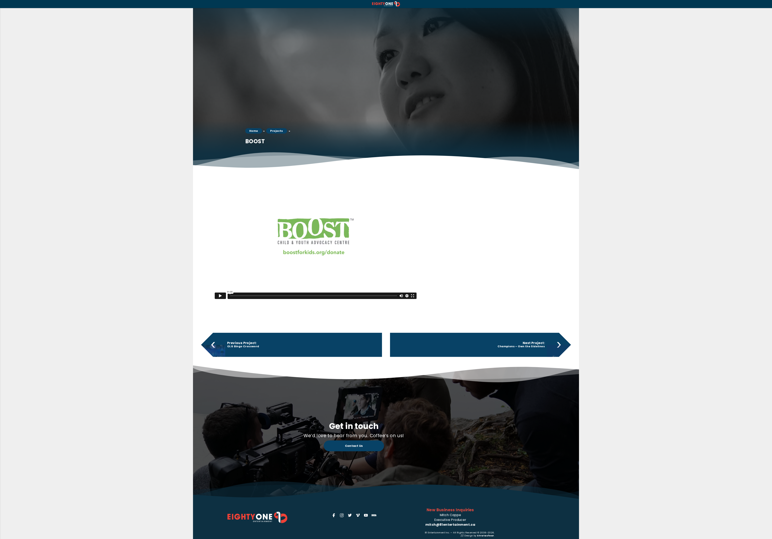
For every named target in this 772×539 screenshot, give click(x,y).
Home (253, 131)
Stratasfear (485, 535)
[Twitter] (350, 515)
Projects (276, 131)
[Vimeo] (358, 515)
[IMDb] (374, 515)
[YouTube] (366, 515)
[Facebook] (334, 515)
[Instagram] (342, 515)
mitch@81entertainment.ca (450, 524)
